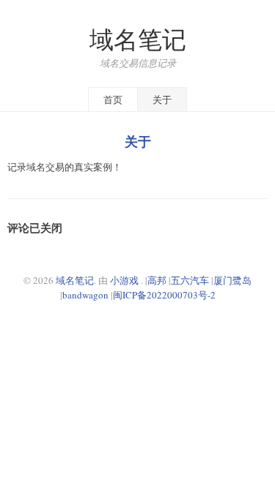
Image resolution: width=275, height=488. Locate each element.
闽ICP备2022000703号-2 (164, 294)
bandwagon (85, 294)
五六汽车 (190, 280)
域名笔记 (137, 39)
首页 (112, 99)
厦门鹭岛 (232, 280)
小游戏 (124, 280)
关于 (162, 99)
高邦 (156, 280)
